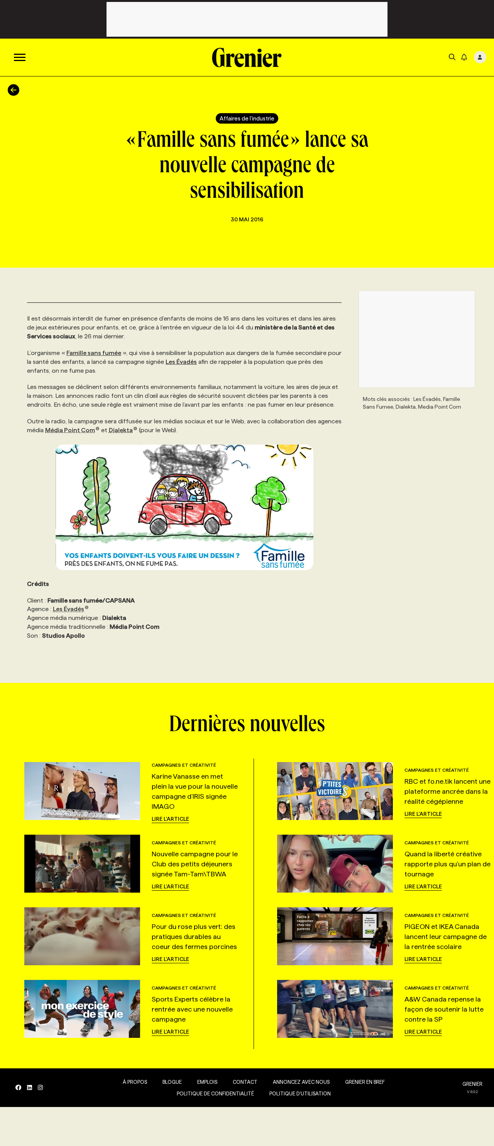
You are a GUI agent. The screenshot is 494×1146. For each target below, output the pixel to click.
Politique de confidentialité (215, 1093)
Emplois (207, 1082)
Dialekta (121, 430)
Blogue (172, 1082)
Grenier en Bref (365, 1082)
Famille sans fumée (93, 353)
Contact (245, 1082)
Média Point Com (70, 430)
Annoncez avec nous (301, 1082)
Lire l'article (170, 819)
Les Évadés (181, 361)
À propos (135, 1082)
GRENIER (472, 1084)
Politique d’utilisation (300, 1093)
